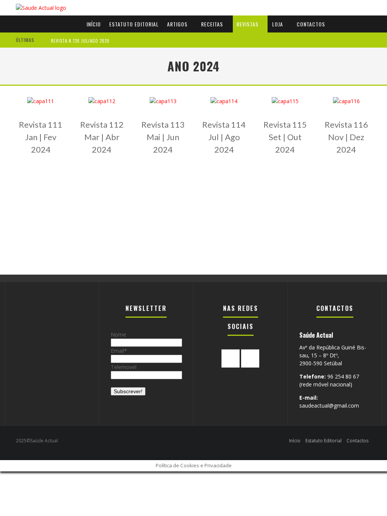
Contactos (311, 24)
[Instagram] (250, 358)
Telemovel (123, 367)
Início (94, 24)
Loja (277, 24)
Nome (118, 334)
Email (117, 350)
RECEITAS (212, 24)
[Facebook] (230, 358)
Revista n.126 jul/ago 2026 (80, 41)
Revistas (248, 24)
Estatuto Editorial (134, 24)
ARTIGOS (177, 24)
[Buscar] (372, 16)
